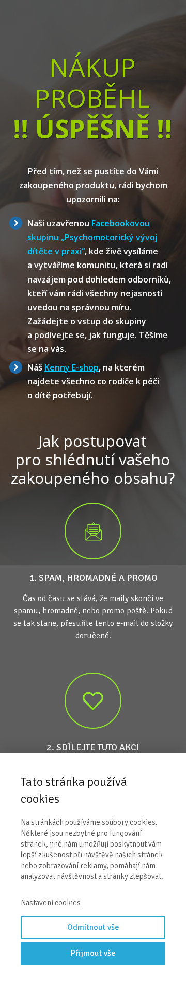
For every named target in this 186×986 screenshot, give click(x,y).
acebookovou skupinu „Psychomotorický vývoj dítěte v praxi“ (92, 237)
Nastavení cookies (51, 902)
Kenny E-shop (71, 367)
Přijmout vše (93, 953)
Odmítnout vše (93, 927)
